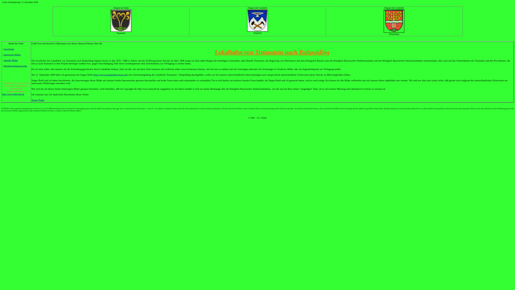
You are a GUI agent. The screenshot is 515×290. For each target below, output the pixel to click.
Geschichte (9, 49)
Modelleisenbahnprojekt (15, 66)
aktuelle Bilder (11, 60)
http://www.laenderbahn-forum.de (110, 74)
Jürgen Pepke (37, 100)
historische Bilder (12, 54)
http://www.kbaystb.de (13, 94)
